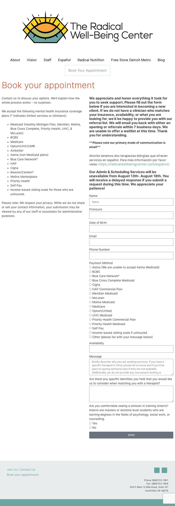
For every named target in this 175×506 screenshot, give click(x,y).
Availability (96, 343)
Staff (47, 60)
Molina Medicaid (103, 302)
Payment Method (101, 263)
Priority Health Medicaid (108, 324)
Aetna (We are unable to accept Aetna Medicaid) (125, 267)
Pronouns (95, 209)
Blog (161, 60)
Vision (32, 60)
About (15, 60)
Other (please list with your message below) (122, 337)
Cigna (96, 284)
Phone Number (99, 249)
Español (64, 60)
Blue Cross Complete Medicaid (113, 280)
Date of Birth (98, 222)
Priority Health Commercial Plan (114, 319)
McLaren (98, 298)
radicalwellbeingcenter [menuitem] (128, 164)
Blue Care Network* (106, 276)
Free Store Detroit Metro (131, 60)
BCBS (96, 271)
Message (95, 356)
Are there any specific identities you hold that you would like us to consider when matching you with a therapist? (130, 381)
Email (93, 236)
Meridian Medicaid (105, 293)
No (94, 427)
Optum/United (102, 311)
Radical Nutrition (91, 60)
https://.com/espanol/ (133, 164)
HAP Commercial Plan (107, 289)
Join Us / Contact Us (21, 469)
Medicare (98, 306)
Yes (94, 423)
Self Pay (98, 328)
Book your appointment (87, 70)
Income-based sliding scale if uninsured (119, 332)
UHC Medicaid (102, 315)
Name (93, 196)
